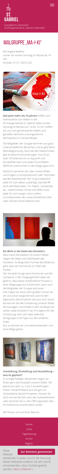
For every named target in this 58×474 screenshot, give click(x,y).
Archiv (29, 438)
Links (29, 429)
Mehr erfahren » (23, 469)
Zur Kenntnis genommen (36, 452)
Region (29, 443)
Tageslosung (29, 434)
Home (29, 424)
